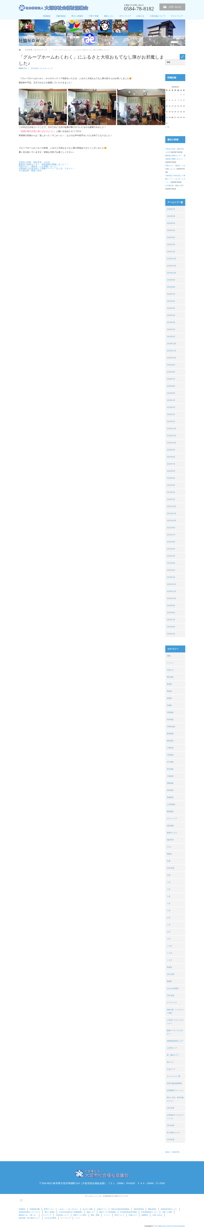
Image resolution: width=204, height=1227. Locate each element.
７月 (40, 68)
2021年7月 (171, 535)
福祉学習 (170, 840)
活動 (168, 656)
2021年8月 (171, 528)
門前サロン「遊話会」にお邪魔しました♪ (38, 166)
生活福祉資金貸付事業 (128, 1212)
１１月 (169, 953)
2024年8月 (171, 287)
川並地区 (170, 755)
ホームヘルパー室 (173, 1076)
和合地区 (170, 769)
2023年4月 (171, 400)
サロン (169, 847)
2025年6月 (171, 216)
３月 (168, 896)
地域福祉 (47, 16)
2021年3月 (171, 563)
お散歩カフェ (102, 1209)
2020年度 (170, 868)
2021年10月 (171, 521)
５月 (168, 911)
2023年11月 (171, 351)
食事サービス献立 (80, 1215)
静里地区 (170, 734)
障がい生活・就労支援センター (175, 1099)
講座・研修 (95, 1215)
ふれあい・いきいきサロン (68, 1209)
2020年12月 (171, 584)
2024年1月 (171, 337)
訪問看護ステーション (175, 1090)
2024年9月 (171, 280)
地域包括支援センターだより (29, 1212)
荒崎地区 (170, 783)
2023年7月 (171, 379)
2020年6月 (171, 627)
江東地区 (170, 748)
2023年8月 (171, 372)
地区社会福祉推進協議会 (120, 1209)
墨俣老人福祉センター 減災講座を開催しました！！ (44, 164)
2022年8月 (171, 457)
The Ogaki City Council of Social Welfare (169, 1226)
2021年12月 (171, 506)
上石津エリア (172, 1048)
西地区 (169, 691)
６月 (168, 918)
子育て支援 (93, 16)
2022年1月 (171, 499)
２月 (168, 889)
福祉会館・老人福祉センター (29, 1218)
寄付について (119, 1215)
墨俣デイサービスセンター (175, 1032)
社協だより (133, 1215)
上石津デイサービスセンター (175, 1021)
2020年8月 (171, 613)
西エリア (170, 1062)
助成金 (169, 967)
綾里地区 (170, 741)
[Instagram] (21, 1200)
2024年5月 (171, 308)
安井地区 (170, 719)
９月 (168, 939)
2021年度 (170, 974)
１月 (168, 882)
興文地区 (170, 677)
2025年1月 (171, 252)
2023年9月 (171, 365)
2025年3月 (171, 237)
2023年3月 (171, 407)
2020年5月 (171, 634)
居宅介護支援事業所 (174, 1083)
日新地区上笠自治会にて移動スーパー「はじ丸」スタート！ (47, 168)
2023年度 (170, 1108)
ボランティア (125, 16)
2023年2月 (171, 414)
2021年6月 (171, 542)
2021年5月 (171, 549)
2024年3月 (171, 322)
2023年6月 (171, 386)
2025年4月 (171, 230)
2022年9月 (171, 450)
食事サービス (172, 833)
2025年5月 (171, 223)
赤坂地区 (170, 790)
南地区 (169, 698)
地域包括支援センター (175, 1041)
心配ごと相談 (167, 1212)
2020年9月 (171, 605)
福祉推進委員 (139, 1209)
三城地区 (170, 776)
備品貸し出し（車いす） (28, 1215)
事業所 (169, 981)
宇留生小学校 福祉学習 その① (34, 162)
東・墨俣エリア (173, 1055)
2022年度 (170, 995)
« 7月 (167, 127)
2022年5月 (171, 478)
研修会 (169, 854)
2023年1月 (171, 421)
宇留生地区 (171, 727)
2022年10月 (171, 443)
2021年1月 (171, 577)
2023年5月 (171, 393)
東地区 (169, 684)
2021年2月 (171, 570)
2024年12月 (171, 259)
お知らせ (140, 16)
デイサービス (172, 1003)
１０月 (169, 946)
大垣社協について (157, 16)
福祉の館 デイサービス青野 (175, 1011)
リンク (77, 1218)
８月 (168, 932)
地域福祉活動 (35, 1209)
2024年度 (34, 68)
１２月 (169, 960)
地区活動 (170, 826)
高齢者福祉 (61, 16)
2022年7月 (171, 464)
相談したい (109, 16)
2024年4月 (171, 315)
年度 (168, 861)
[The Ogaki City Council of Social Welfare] (53, 8)
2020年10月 (171, 598)
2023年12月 (171, 344)
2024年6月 (171, 301)
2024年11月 (171, 266)
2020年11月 (171, 591)
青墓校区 (170, 797)
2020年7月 (171, 620)
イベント (170, 663)
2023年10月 (171, 358)
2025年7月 (171, 209)
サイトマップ (176, 16)
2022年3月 (171, 485)
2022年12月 (171, 429)
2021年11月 (171, 513)
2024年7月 (171, 294)
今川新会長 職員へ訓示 (30, 170)
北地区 (169, 705)
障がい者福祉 (77, 16)
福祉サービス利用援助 (107, 1212)
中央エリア (171, 1069)
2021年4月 (171, 556)
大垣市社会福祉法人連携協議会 (70, 1212)
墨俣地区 (170, 811)
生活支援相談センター (149, 1212)
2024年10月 (171, 273)
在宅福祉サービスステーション (175, 1116)
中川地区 (170, 762)
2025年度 (170, 1140)
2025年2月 (171, 245)
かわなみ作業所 (173, 988)
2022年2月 (171, 492)
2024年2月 (171, 329)
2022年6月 (171, 471)
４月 (168, 903)
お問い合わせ (175, 7)
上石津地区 (171, 804)
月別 (168, 875)
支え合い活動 (88, 1209)
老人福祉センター (173, 1132)
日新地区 (170, 712)
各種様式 (144, 1215)
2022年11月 (171, 436)
